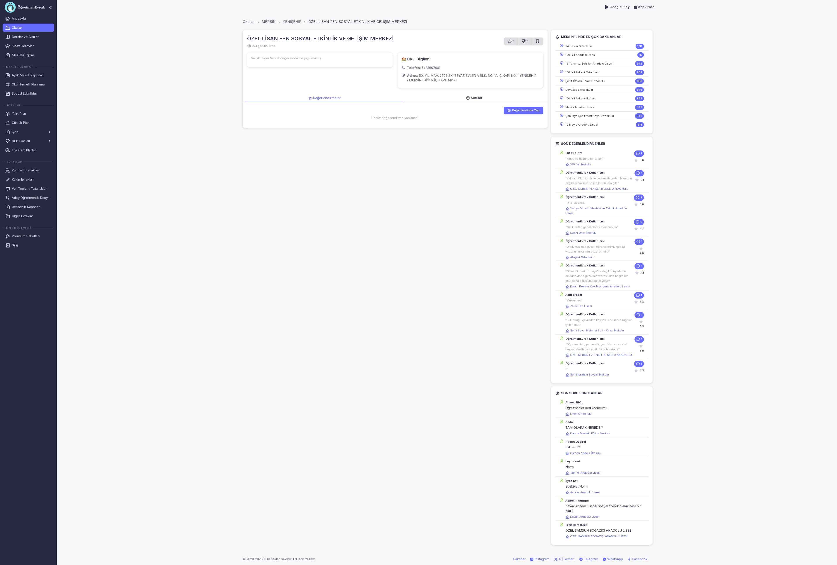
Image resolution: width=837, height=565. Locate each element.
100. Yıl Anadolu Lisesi (580, 54)
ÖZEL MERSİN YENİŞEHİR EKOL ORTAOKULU (599, 188)
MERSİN (269, 21)
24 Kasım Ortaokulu (578, 46)
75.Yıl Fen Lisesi (581, 306)
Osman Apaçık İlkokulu (585, 453)
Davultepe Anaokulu (579, 89)
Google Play (620, 7)
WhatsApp (614, 559)
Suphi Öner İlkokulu (583, 232)
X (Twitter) (566, 559)
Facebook (639, 559)
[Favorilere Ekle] (537, 41)
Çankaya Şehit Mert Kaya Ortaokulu (589, 116)
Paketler (519, 559)
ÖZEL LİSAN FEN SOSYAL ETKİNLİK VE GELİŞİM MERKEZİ (357, 21)
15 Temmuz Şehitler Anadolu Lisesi (588, 63)
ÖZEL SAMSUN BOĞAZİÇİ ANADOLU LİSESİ (598, 536)
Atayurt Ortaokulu (582, 257)
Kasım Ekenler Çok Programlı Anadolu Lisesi (600, 286)
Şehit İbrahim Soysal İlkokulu (589, 374)
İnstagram (541, 559)
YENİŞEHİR (292, 21)
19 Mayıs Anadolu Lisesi (581, 124)
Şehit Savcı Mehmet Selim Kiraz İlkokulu (597, 330)
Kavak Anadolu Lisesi (584, 516)
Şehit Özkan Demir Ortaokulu (585, 81)
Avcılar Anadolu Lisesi (585, 492)
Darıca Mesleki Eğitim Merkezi (590, 433)
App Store (646, 7)
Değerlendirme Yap (526, 110)
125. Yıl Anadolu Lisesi (585, 472)
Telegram (590, 559)
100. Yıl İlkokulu (580, 164)
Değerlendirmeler (327, 98)
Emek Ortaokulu (581, 413)
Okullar (249, 21)
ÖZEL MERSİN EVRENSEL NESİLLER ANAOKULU (601, 355)
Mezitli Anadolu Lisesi (580, 107)
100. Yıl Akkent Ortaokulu (582, 72)
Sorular (476, 98)
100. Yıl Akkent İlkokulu (580, 98)
